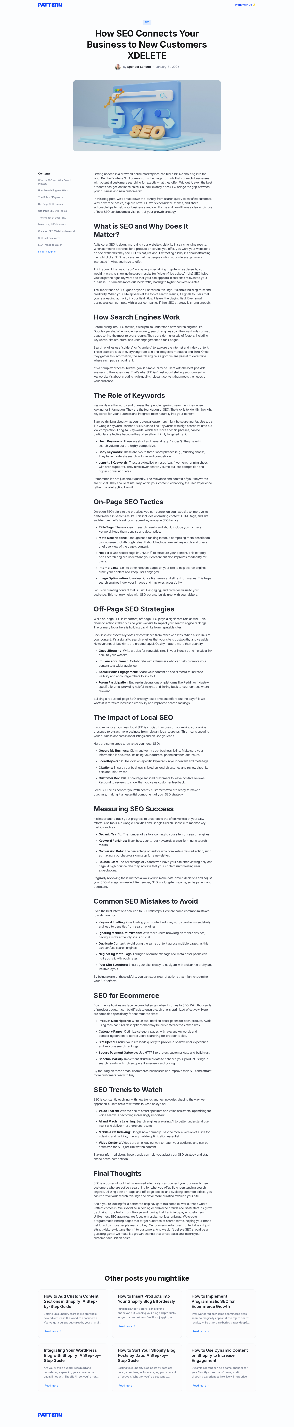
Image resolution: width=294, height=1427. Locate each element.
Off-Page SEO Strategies (52, 210)
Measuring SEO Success (52, 224)
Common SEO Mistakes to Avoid (56, 231)
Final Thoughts (47, 251)
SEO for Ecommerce (49, 238)
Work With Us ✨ (245, 4)
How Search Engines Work (53, 190)
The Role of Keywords (50, 197)
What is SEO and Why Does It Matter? (55, 182)
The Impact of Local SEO (52, 217)
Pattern (98, 1208)
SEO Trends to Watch (50, 244)
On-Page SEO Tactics (50, 204)
